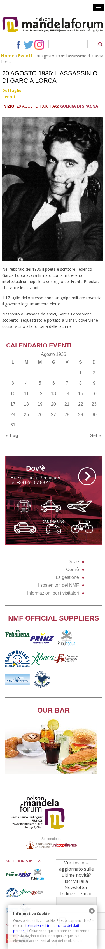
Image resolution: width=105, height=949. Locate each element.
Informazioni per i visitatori (53, 593)
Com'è (72, 569)
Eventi (25, 56)
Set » (95, 435)
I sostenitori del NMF (58, 585)
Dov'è (73, 561)
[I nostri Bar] (51, 772)
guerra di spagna (79, 106)
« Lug (12, 435)
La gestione (67, 577)
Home (8, 56)
